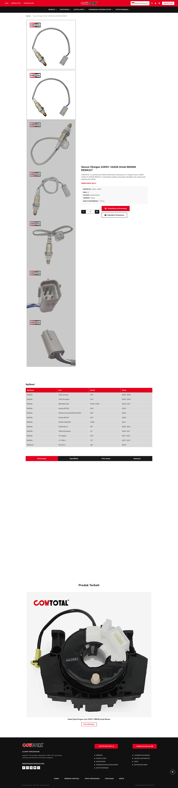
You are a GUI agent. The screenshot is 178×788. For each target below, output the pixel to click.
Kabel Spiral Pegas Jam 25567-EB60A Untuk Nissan (89, 719)
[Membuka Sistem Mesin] (70, 10)
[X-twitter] (38, 767)
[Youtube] (34, 767)
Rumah (28, 16)
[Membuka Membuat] (56, 10)
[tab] (42, 458)
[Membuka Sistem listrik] (85, 10)
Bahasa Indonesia (141, 3)
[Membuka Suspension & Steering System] (112, 10)
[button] (151, 3)
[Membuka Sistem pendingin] (129, 10)
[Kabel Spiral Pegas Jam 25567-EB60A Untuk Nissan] (89, 654)
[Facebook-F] (23, 767)
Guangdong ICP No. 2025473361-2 (145, 785)
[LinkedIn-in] (31, 767)
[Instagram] (27, 767)
